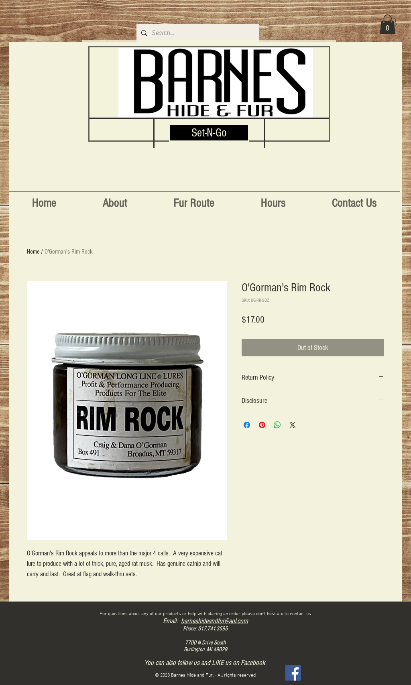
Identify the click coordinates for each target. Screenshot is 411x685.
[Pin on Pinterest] (262, 425)
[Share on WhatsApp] (277, 425)
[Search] (393, 21)
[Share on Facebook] (247, 425)
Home (33, 251)
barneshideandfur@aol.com (214, 621)
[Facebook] (293, 673)
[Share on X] (292, 425)
